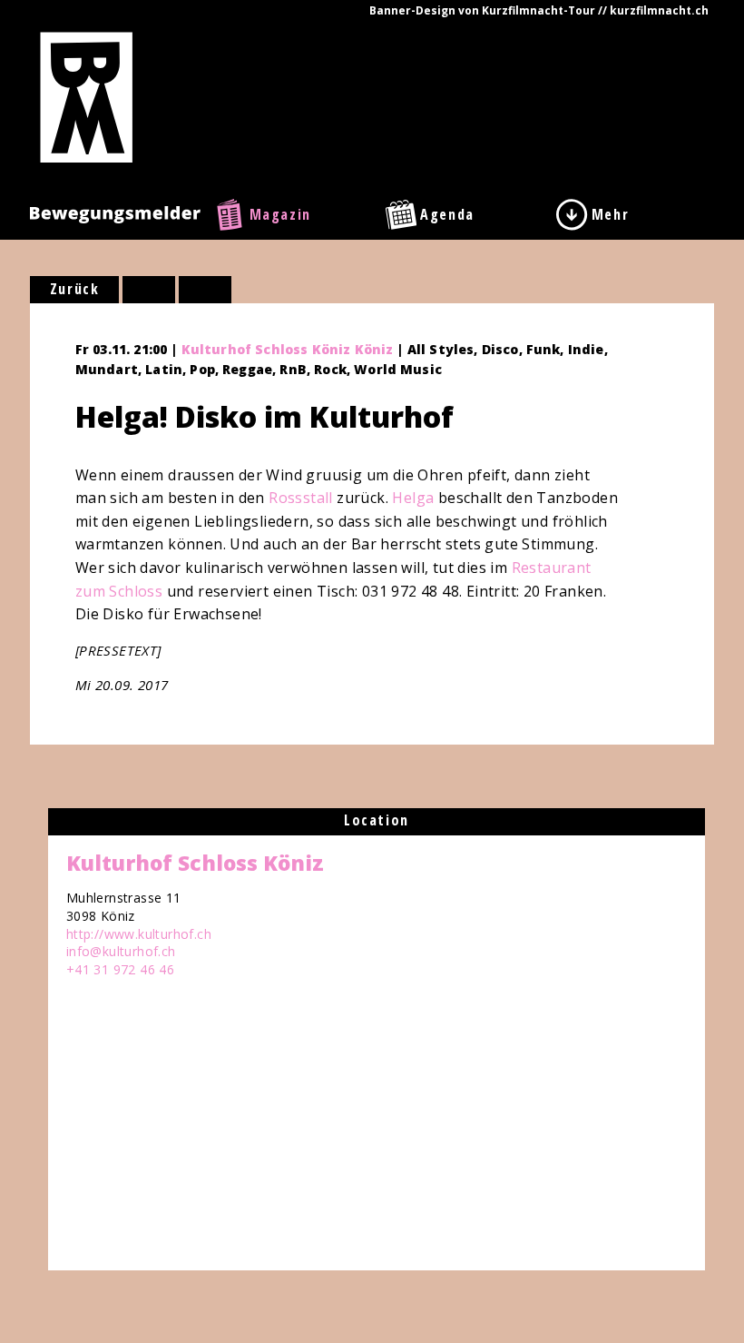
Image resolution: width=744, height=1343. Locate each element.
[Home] (86, 96)
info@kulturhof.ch (121, 951)
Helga (413, 498)
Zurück (75, 289)
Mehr (610, 214)
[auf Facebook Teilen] (148, 289)
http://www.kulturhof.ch (138, 934)
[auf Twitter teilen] (205, 289)
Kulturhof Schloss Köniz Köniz (287, 349)
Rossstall (301, 498)
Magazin (280, 214)
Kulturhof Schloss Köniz (195, 862)
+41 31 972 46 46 (120, 969)
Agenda (447, 214)
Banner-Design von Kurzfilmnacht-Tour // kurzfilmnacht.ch (539, 10)
